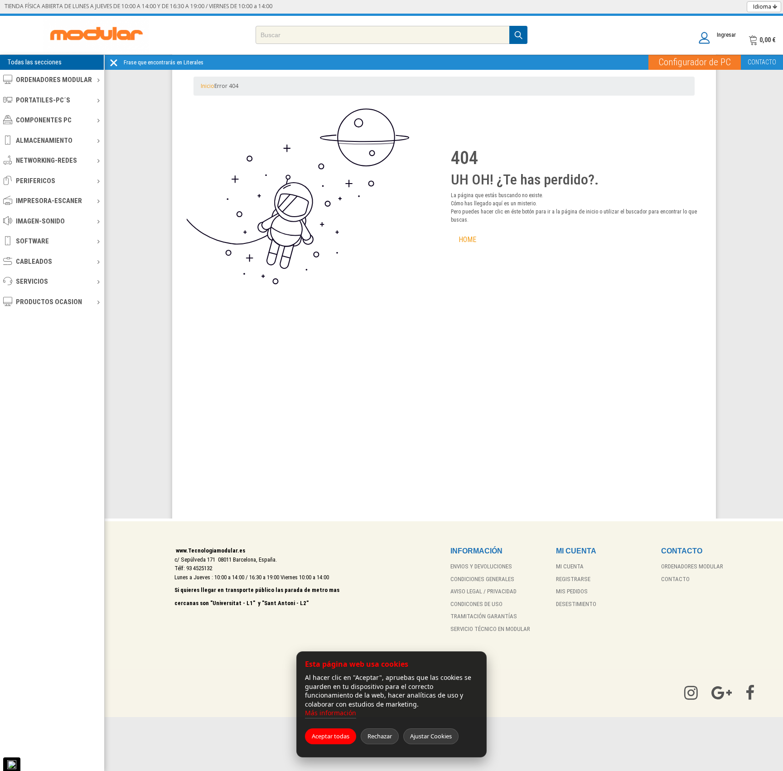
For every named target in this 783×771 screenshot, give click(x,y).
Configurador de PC (694, 62)
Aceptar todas (330, 736)
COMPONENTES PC (44, 120)
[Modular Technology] (96, 35)
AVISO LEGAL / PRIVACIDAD (483, 591)
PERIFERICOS (35, 181)
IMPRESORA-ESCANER (49, 201)
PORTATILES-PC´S (43, 100)
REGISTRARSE (573, 579)
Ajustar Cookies (431, 736)
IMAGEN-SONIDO (40, 221)
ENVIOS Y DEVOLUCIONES (481, 566)
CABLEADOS (34, 261)
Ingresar (726, 34)
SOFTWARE (32, 241)
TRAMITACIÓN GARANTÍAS (483, 616)
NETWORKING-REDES (46, 160)
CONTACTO (762, 62)
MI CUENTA (570, 566)
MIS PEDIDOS (572, 591)
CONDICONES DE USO (476, 604)
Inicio (207, 86)
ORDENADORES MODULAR (54, 80)
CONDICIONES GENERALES (482, 579)
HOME (467, 239)
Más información (330, 712)
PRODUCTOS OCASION (49, 302)
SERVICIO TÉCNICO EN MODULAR (490, 629)
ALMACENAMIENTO (44, 140)
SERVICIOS (32, 281)
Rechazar (379, 736)
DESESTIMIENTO (576, 604)
